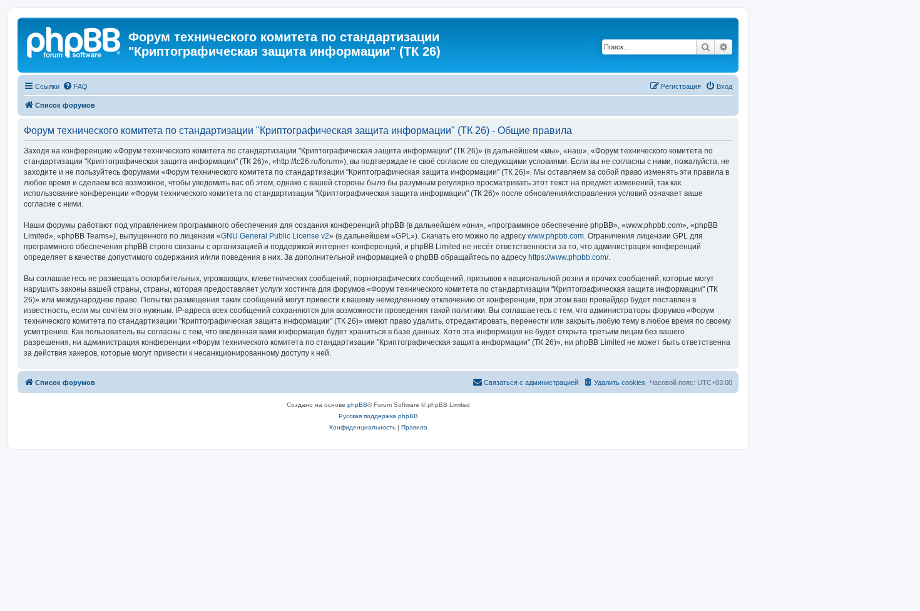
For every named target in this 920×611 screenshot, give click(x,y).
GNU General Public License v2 (275, 236)
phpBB (357, 404)
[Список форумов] (74, 41)
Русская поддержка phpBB (378, 416)
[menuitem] (75, 86)
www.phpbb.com (556, 236)
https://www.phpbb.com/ (568, 257)
